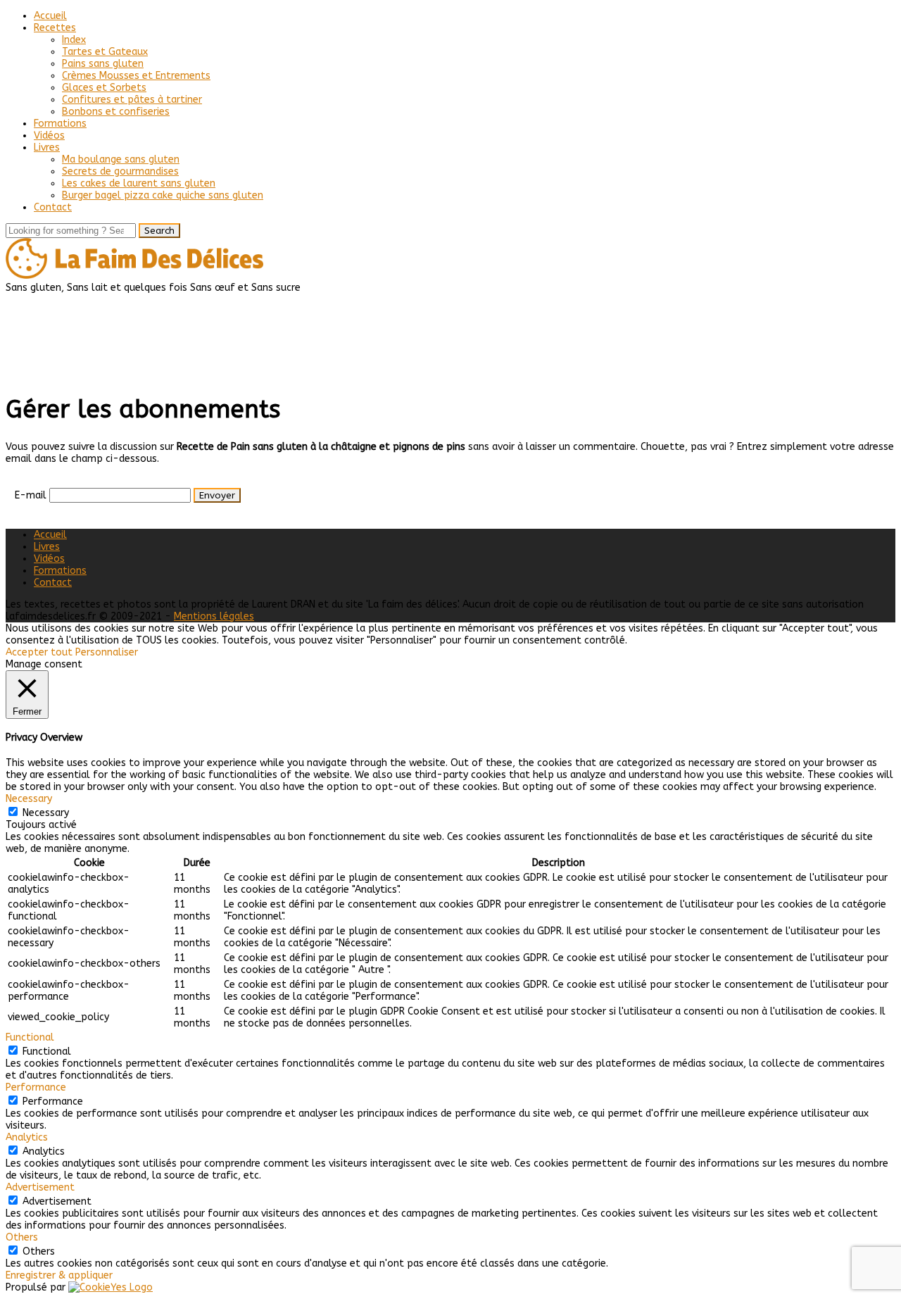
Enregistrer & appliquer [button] (59, 1275)
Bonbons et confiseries (116, 112)
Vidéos (49, 136)
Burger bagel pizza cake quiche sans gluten (162, 195)
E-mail (30, 495)
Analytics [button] (27, 1137)
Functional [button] (30, 1037)
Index (74, 40)
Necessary (46, 813)
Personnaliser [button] (106, 652)
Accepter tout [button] (39, 652)
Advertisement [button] (40, 1187)
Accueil (50, 16)
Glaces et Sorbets (104, 88)
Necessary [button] (29, 799)
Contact (53, 207)
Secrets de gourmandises (120, 171)
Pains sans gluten (103, 64)
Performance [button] (36, 1087)
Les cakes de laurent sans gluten (138, 183)
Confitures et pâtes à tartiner (132, 100)
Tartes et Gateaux (105, 52)
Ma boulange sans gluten (120, 159)
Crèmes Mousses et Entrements (136, 76)
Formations (60, 124)
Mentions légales (214, 616)
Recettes (55, 28)
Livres (47, 147)
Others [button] (22, 1237)
